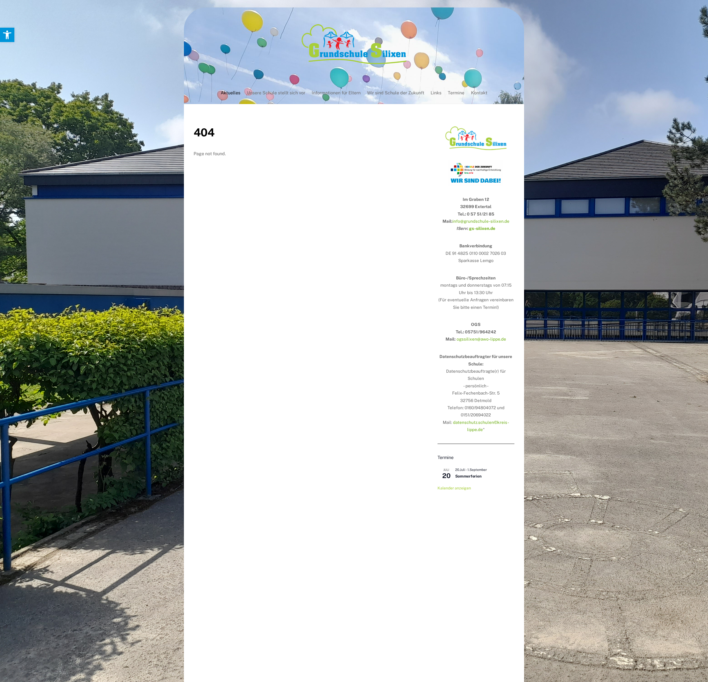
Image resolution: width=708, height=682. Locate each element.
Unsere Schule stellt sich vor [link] (276, 92)
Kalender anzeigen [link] (454, 488)
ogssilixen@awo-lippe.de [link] (481, 339)
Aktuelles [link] (230, 92)
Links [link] (436, 92)
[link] (7, 35)
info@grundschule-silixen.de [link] (480, 221)
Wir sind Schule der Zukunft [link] (395, 92)
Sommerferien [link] (468, 476)
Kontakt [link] (479, 92)
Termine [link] (456, 92)
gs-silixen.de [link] (482, 228)
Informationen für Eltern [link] (336, 92)
